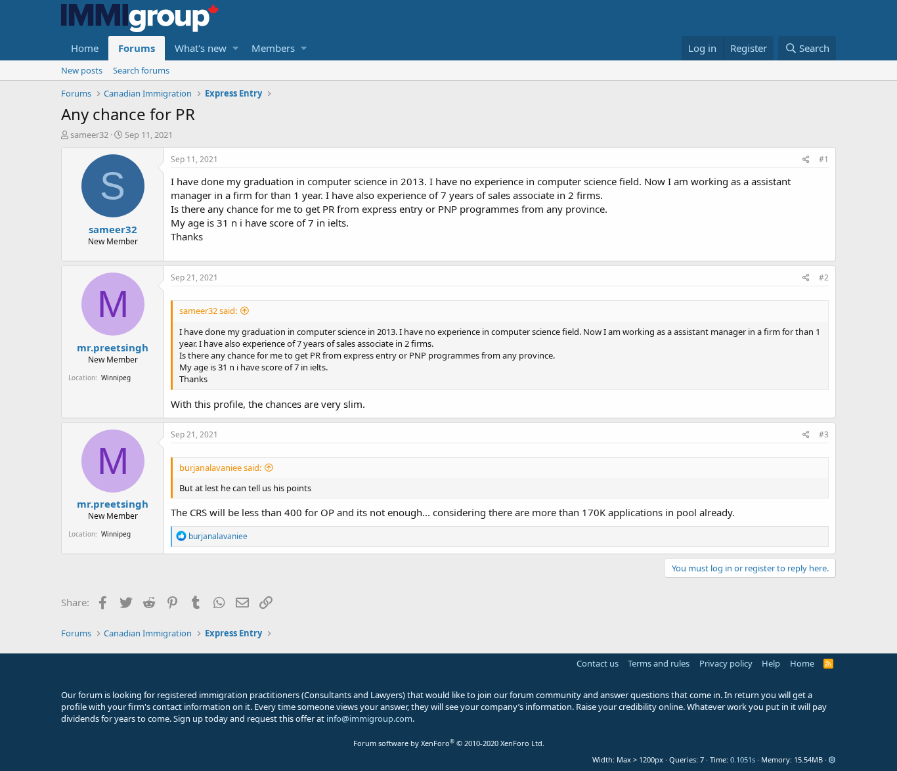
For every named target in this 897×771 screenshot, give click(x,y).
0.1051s (742, 759)
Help (771, 663)
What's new (201, 48)
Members (273, 48)
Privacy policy (726, 663)
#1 (824, 159)
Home (84, 48)
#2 (824, 277)
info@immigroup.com (369, 718)
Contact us (598, 663)
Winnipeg (116, 377)
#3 (824, 434)
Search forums (141, 70)
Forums (136, 48)
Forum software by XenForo (448, 743)
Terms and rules (658, 663)
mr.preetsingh (112, 347)
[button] (235, 48)
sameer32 (89, 135)
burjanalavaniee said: (220, 468)
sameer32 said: (208, 311)
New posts (81, 70)
